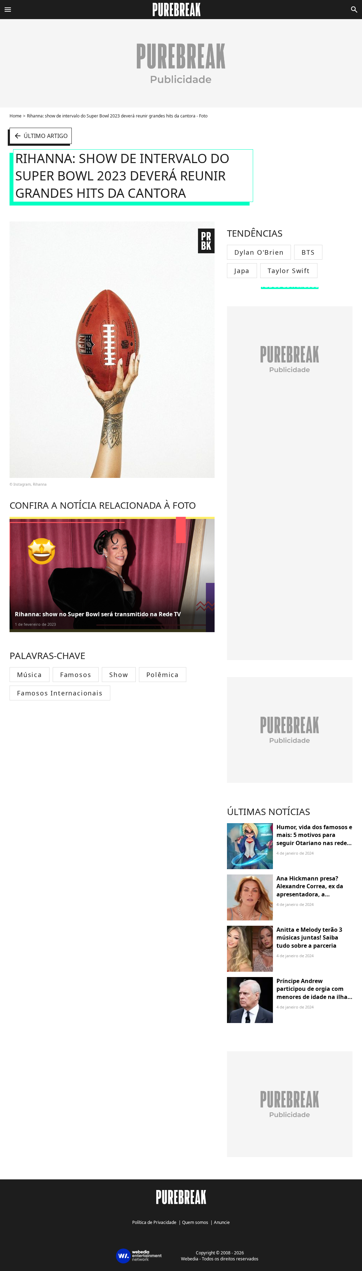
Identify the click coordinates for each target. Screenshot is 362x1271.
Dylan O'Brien (259, 252)
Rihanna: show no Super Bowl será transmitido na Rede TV (98, 614)
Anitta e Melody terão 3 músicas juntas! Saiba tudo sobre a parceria (309, 937)
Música (29, 674)
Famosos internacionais (60, 693)
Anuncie (222, 1222)
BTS (308, 252)
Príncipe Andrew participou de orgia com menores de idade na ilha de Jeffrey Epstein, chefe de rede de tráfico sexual (313, 997)
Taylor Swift (289, 270)
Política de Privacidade (154, 1222)
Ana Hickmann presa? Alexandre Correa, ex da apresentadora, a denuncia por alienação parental (309, 894)
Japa (242, 270)
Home (16, 116)
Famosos (76, 674)
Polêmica (162, 674)
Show (118, 674)
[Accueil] (181, 9)
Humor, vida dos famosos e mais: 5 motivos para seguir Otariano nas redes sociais (314, 839)
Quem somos (195, 1222)
